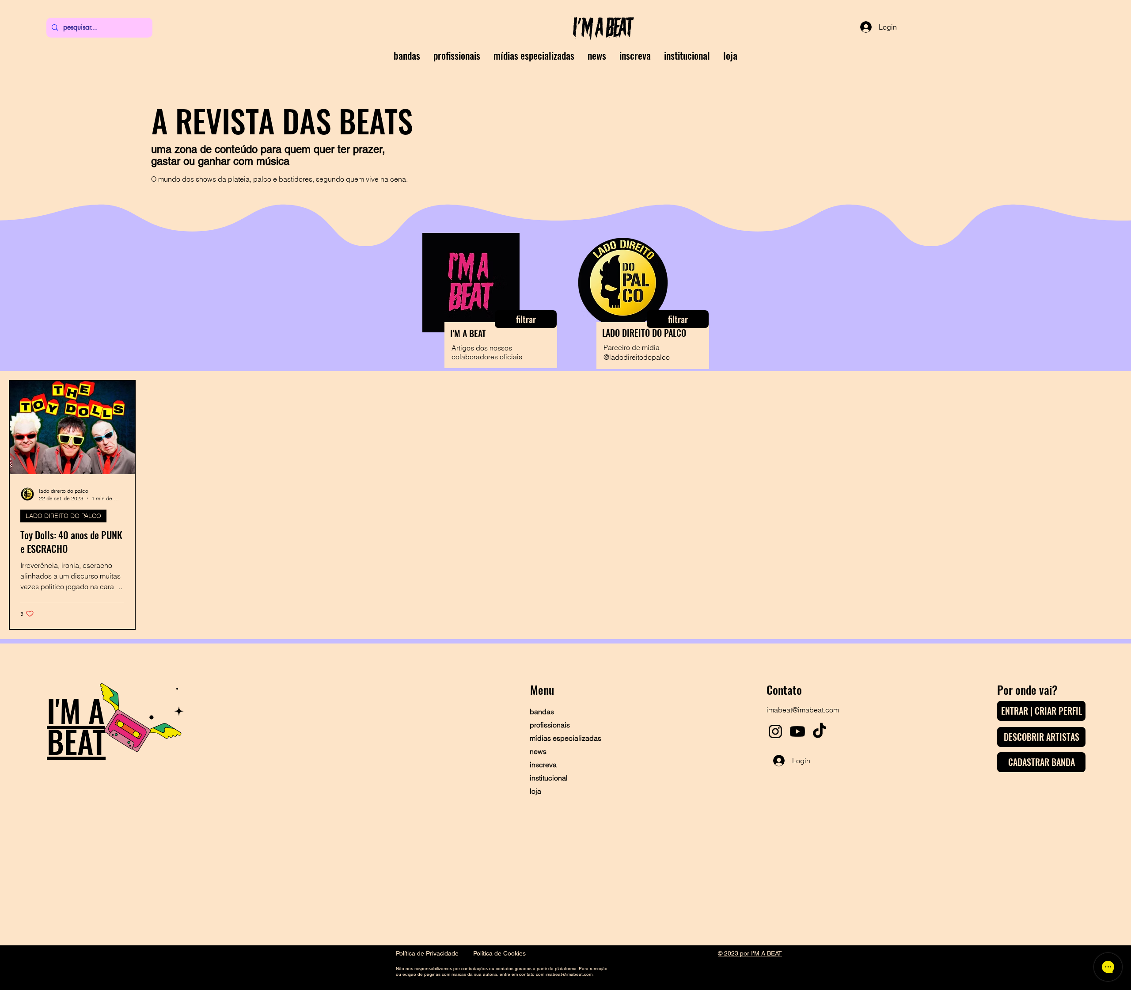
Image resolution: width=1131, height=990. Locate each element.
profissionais (550, 724)
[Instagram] (775, 731)
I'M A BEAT (76, 725)
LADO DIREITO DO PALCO (63, 516)
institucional (549, 777)
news (538, 751)
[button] (635, 55)
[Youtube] (797, 731)
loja (535, 791)
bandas (542, 711)
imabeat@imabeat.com (803, 709)
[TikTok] (819, 731)
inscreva (543, 764)
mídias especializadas (561, 738)
